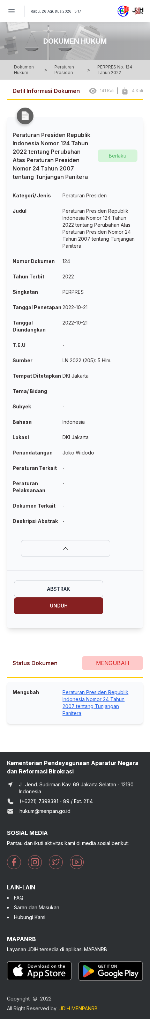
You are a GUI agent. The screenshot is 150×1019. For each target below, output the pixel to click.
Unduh (59, 606)
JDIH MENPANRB (78, 1008)
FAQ (18, 898)
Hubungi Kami (29, 917)
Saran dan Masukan (36, 907)
